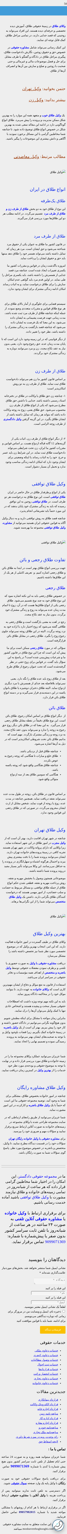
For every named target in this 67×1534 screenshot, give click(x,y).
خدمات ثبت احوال (47, 1364)
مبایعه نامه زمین (48, 1413)
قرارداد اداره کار (48, 1418)
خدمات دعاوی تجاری (46, 1378)
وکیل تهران (31, 88)
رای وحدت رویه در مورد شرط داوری (37, 1436)
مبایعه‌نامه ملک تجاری (45, 1432)
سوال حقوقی (19, 1483)
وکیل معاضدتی (26, 156)
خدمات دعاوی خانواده (45, 1383)
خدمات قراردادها (48, 1369)
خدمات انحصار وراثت (46, 1373)
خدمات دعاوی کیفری (46, 1355)
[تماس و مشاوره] (58, 1525)
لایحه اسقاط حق (48, 1441)
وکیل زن (36, 99)
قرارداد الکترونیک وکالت (44, 1404)
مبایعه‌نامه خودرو (48, 1427)
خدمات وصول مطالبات (44, 1359)
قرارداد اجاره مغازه (47, 1422)
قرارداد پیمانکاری (48, 1399)
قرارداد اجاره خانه (47, 1408)
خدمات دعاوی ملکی (46, 1350)
